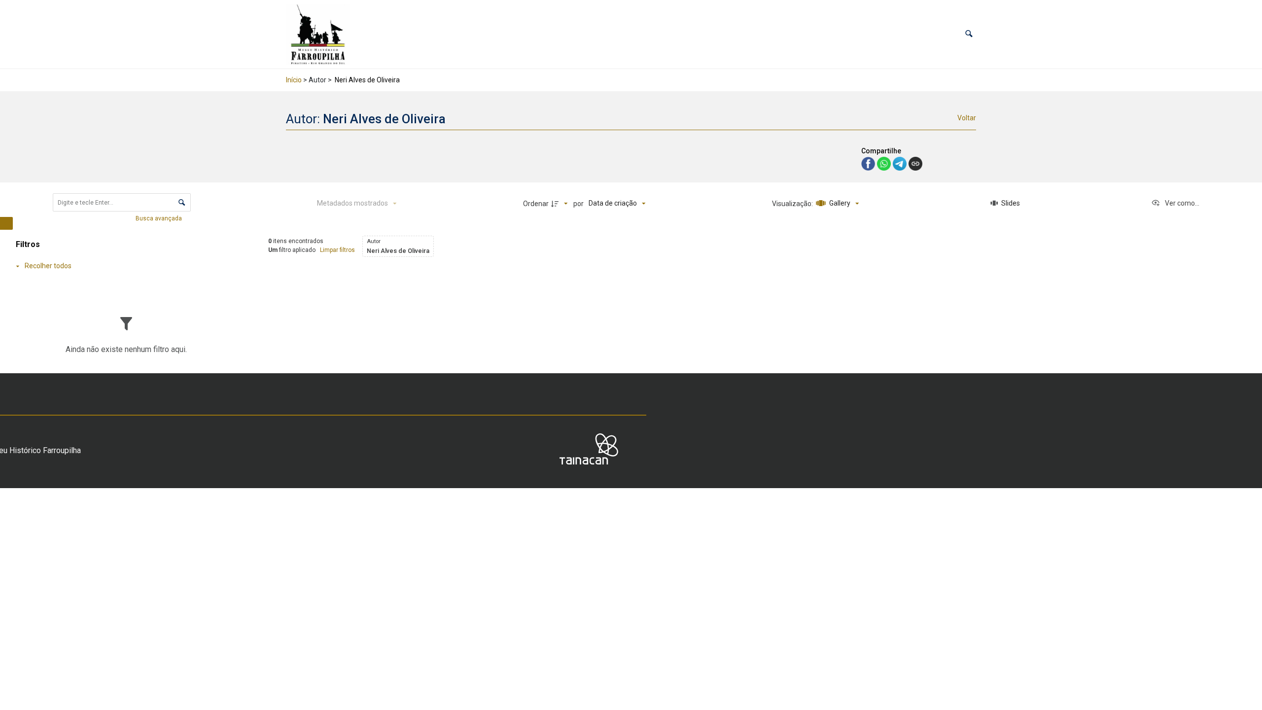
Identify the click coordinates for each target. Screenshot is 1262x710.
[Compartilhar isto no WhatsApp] (885, 163)
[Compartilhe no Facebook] (869, 163)
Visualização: (793, 204)
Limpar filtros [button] (337, 250)
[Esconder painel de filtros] (6, 223)
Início (294, 80)
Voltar (966, 118)
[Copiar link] (915, 164)
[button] (969, 34)
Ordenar (536, 204)
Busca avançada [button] (159, 218)
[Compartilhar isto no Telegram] (901, 163)
